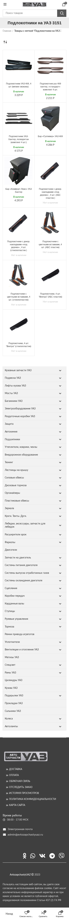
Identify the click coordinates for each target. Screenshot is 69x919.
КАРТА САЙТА (17, 805)
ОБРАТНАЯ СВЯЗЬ (19, 781)
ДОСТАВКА (15, 769)
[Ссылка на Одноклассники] (24, 856)
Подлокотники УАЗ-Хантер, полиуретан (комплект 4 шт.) (18, 139)
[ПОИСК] (61, 13)
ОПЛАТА (14, 775)
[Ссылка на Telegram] (52, 856)
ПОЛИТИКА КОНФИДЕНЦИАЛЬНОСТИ (32, 799)
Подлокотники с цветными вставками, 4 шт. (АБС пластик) (50, 244)
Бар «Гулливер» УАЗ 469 (50, 136)
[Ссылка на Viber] (61, 856)
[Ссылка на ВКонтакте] (42, 856)
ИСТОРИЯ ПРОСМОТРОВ (24, 793)
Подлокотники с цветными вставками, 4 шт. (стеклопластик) (18, 297)
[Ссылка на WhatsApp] (32, 856)
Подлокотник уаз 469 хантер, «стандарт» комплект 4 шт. (50, 86)
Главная (7, 31)
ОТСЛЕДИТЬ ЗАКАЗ (20, 787)
